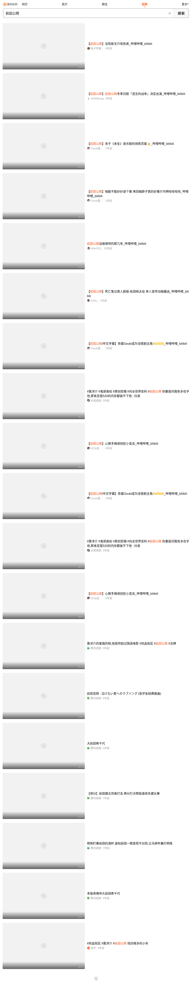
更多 (184, 4)
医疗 (65, 4)
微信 (104, 4)
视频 (144, 4)
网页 (25, 4)
